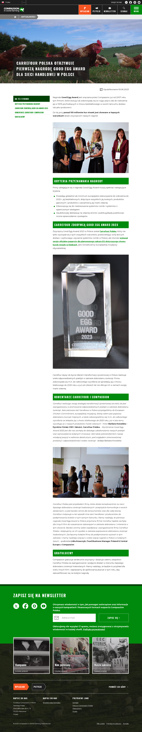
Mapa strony (77, 708)
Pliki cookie (101, 724)
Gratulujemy (20, 117)
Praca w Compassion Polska (83, 706)
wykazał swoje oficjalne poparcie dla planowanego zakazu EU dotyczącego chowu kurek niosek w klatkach (90, 241)
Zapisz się (112, 617)
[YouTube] (139, 2)
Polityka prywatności (113, 724)
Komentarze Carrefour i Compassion (29, 112)
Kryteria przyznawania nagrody (27, 104)
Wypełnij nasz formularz (51, 703)
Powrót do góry (117, 686)
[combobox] (5, 2)
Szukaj (75, 711)
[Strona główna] (15, 17)
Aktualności (28, 17)
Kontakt (75, 703)
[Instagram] (134, 2)
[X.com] (126, 2)
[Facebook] (130, 2)
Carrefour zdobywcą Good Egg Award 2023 (31, 108)
